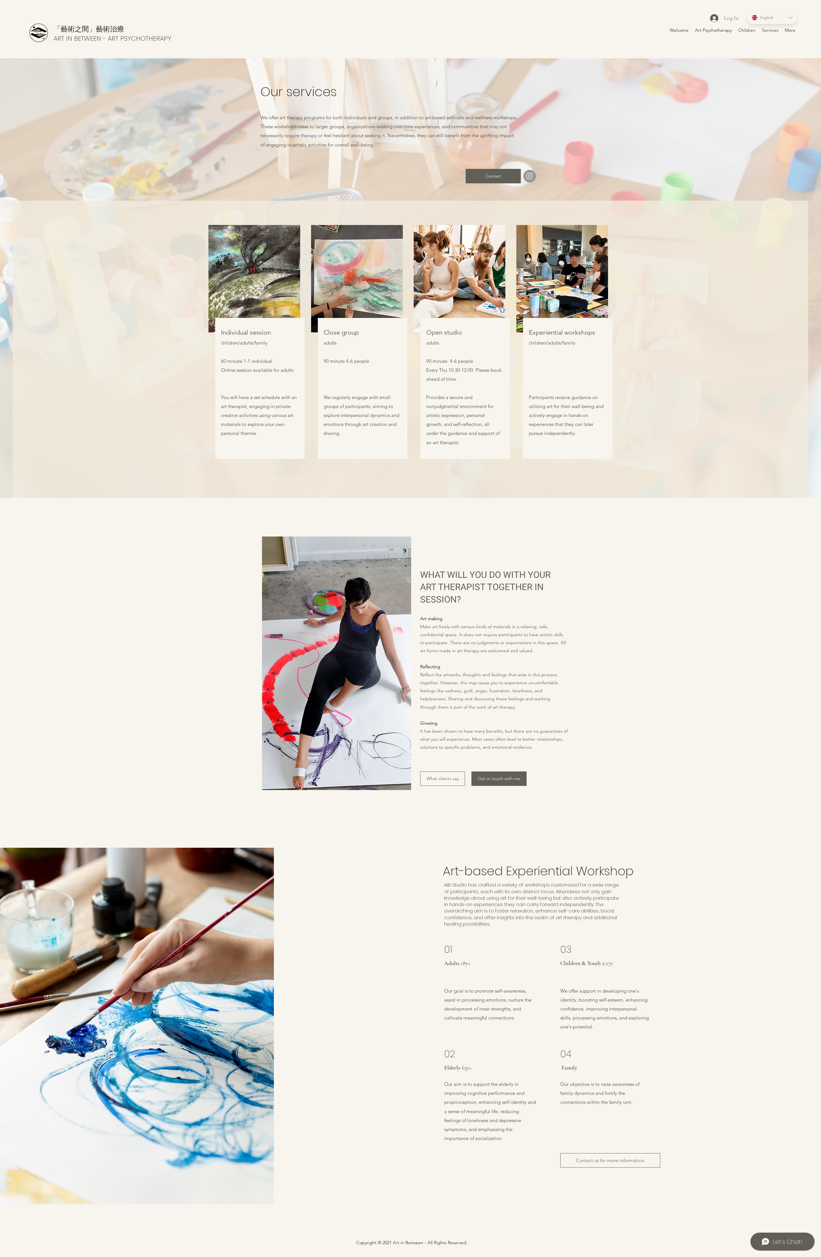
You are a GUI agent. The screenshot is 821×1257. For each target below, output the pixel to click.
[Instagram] (529, 176)
